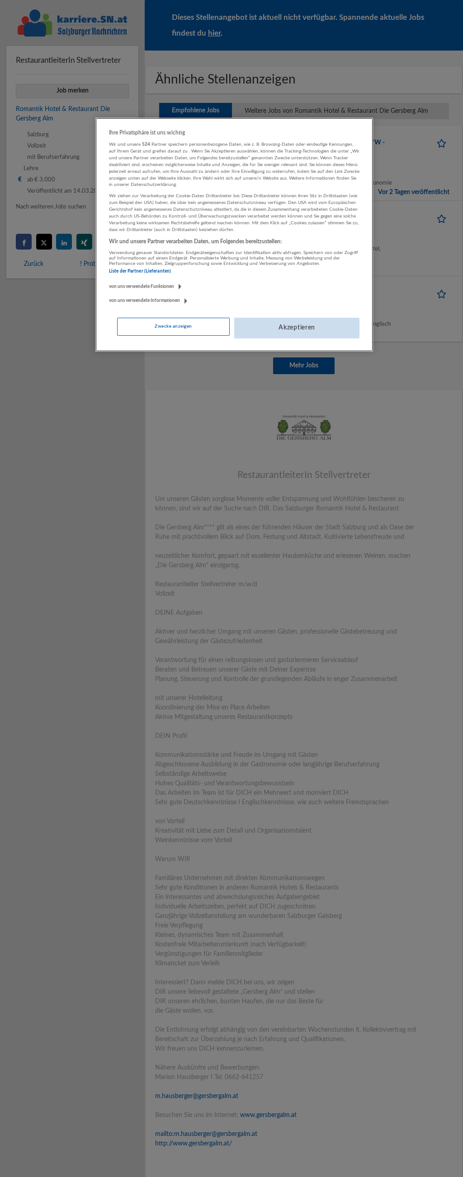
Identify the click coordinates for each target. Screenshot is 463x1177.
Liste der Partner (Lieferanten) (140, 271)
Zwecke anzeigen (173, 326)
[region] (234, 235)
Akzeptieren (297, 327)
